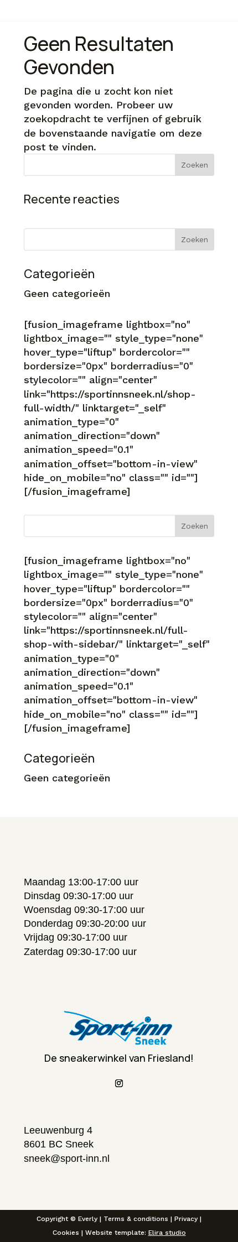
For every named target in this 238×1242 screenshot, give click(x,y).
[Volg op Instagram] (119, 1083)
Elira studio (167, 1232)
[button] (119, 929)
